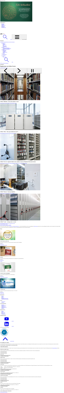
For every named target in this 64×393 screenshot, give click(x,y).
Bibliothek (4, 44)
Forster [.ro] (3, 308)
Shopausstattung (3, 313)
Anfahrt (4, 52)
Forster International (4, 27)
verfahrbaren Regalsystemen (16, 226)
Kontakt (4, 53)
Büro (3, 45)
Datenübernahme (5, 54)
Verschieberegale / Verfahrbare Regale (7, 48)
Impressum (3, 296)
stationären (11, 226)
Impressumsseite (3, 26)
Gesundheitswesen (5, 46)
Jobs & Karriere (4, 50)
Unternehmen (3, 49)
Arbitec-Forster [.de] (4, 306)
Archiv (3, 43)
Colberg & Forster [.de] (4, 307)
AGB (2, 297)
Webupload (3, 302)
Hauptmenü (3, 24)
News (2, 55)
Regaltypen (3, 47)
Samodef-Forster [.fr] (4, 305)
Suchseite (3, 25)
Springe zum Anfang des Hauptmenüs (4, 63)
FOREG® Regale (36, 226)
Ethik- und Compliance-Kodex (5, 298)
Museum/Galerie (3, 312)
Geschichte (4, 51)
